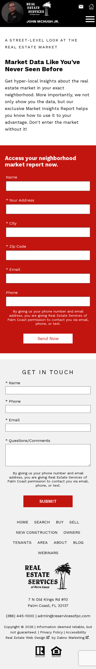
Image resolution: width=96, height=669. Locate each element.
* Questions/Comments (27, 440)
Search (42, 522)
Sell (74, 522)
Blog (78, 542)
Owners (72, 532)
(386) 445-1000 (20, 616)
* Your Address (20, 200)
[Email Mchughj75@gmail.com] (81, 6)
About (60, 542)
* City (11, 223)
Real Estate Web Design (26, 638)
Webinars (48, 552)
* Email (13, 269)
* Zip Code (16, 246)
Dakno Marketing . (73, 638)
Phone (12, 292)
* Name (12, 383)
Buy (60, 522)
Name (11, 177)
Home (22, 522)
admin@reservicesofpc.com (64, 616)
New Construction (37, 532)
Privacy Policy (51, 632)
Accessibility (76, 632)
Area (42, 542)
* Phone (13, 401)
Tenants (22, 542)
